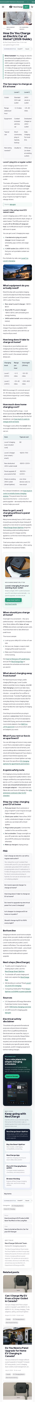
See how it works (11, 604)
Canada (8, 1319)
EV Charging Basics (24, 28)
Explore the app (12, 1076)
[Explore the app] (17, 1092)
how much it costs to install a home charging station (17, 493)
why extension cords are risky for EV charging (17, 793)
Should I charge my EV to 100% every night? (15, 921)
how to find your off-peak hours (18, 659)
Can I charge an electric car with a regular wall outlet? (16, 857)
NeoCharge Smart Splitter (14, 528)
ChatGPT (20, 49)
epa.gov (13, 204)
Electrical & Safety (12, 1322)
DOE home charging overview (20, 1007)
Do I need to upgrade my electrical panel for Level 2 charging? (17, 904)
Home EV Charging (9, 1209)
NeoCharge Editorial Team (12, 42)
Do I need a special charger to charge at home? (15, 886)
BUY (26, 7)
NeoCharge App (17, 662)
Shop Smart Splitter (13, 600)
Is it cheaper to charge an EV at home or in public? (15, 912)
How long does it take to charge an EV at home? (17, 895)
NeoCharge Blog (11, 28)
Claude (27, 49)
